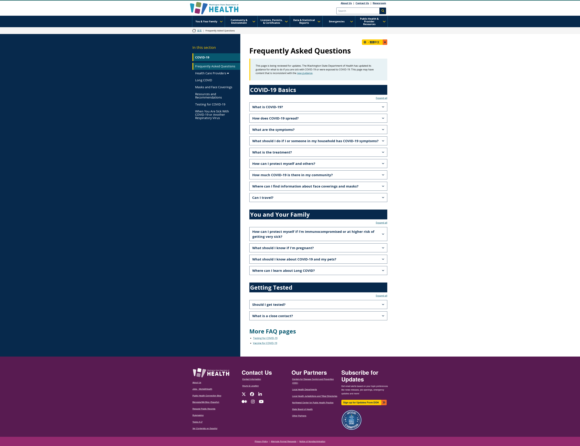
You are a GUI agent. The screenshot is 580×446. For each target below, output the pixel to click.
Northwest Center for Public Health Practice (313, 402)
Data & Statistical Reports (304, 21)
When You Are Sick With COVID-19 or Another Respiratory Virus (212, 114)
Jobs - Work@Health (202, 388)
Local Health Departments (304, 389)
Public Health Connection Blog (206, 395)
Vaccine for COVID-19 (265, 343)
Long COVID (203, 80)
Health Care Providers (211, 73)
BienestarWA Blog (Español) (205, 402)
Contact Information (251, 379)
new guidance (305, 73)
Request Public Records (203, 408)
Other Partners (299, 415)
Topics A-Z (197, 421)
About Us (346, 3)
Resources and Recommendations (208, 95)
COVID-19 (202, 57)
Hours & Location (250, 385)
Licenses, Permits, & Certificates (272, 21)
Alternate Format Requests (283, 441)
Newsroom (379, 3)
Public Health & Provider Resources (369, 21)
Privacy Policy (261, 441)
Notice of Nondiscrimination (312, 441)
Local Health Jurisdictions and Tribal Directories (314, 396)
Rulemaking (198, 415)
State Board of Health (302, 409)
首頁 (199, 30)
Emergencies (337, 21)
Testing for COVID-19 (210, 104)
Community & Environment (239, 21)
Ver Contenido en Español (204, 428)
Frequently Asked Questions (215, 66)
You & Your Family (206, 21)
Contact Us (362, 3)
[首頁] (216, 8)
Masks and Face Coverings (213, 87)
